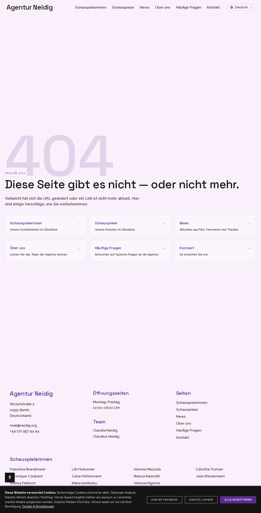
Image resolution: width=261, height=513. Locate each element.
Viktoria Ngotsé (147, 483)
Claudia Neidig (105, 430)
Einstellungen (201, 499)
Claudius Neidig (106, 436)
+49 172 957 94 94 (24, 431)
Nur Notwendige (164, 499)
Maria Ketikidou (84, 483)
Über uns (162, 7)
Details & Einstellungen (38, 506)
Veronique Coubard (26, 476)
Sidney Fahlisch (23, 483)
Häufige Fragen (188, 7)
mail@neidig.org (23, 425)
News (144, 7)
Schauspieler (123, 7)
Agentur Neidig (30, 7)
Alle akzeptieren (238, 499)
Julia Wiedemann (210, 476)
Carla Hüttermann (87, 476)
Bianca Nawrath (147, 476)
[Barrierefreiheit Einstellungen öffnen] (10, 477)
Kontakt (213, 7)
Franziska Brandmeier (28, 469)
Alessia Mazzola (147, 469)
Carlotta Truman (209, 469)
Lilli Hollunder (83, 469)
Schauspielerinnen (90, 7)
